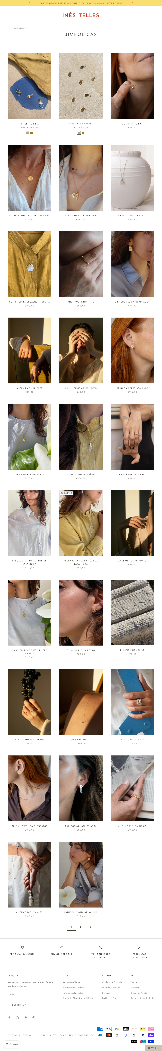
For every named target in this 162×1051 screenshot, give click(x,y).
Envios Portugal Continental (81, 3)
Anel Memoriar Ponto (132, 560)
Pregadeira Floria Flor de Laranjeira (29, 562)
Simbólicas (20, 28)
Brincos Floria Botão (81, 650)
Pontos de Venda (139, 992)
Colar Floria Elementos (81, 215)
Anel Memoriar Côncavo (81, 388)
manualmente (26, 954)
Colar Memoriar (132, 123)
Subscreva (19, 1004)
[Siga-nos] (9, 1017)
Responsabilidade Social (142, 998)
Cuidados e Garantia (112, 982)
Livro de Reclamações (72, 992)
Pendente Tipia (29, 123)
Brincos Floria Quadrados (132, 301)
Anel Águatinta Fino (81, 301)
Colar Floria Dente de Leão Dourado (30, 652)
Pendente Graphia (81, 123)
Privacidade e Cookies (73, 987)
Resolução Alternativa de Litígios (77, 998)
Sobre (134, 982)
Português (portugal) (123, 12)
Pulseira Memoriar (132, 650)
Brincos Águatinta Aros (132, 388)
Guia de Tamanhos (111, 987)
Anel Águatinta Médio (132, 826)
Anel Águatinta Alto (132, 739)
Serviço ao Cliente (71, 982)
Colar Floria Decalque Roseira (29, 215)
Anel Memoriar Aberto (29, 739)
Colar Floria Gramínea (29, 474)
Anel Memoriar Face (29, 388)
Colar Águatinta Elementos (30, 826)
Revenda (106, 992)
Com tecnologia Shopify (78, 1035)
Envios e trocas (61, 954)
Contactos (135, 987)
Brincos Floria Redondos (81, 912)
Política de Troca (110, 998)
